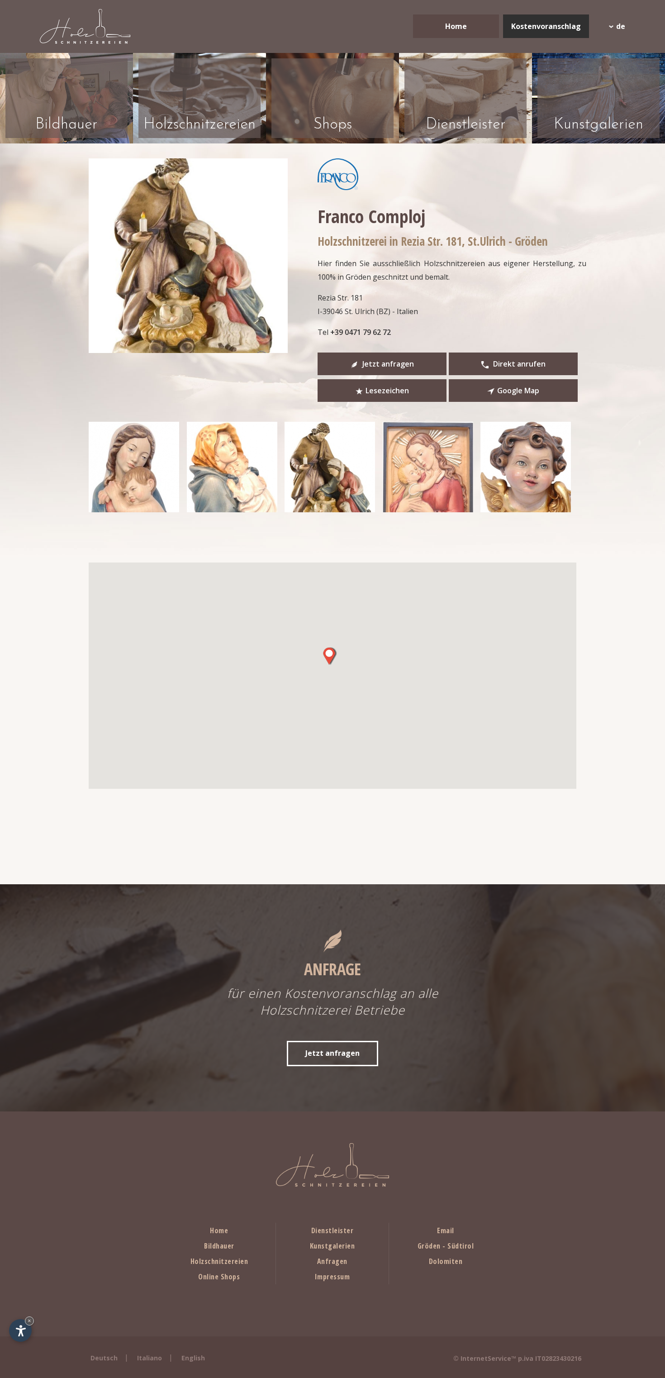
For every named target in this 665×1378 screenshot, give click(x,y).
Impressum (332, 1277)
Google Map (518, 391)
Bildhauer (219, 1246)
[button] (329, 656)
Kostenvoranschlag (546, 26)
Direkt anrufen (518, 364)
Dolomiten (446, 1261)
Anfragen (332, 1261)
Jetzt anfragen (387, 364)
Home (456, 26)
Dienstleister (332, 1230)
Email (445, 1230)
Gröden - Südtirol (446, 1246)
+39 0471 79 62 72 (360, 332)
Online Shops (219, 1277)
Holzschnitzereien (219, 1261)
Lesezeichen (387, 391)
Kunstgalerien (332, 1246)
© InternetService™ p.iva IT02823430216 (517, 1358)
